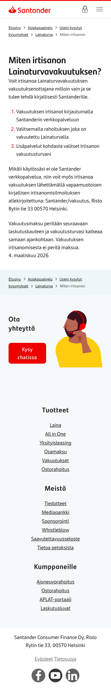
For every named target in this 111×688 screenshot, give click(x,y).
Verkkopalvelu (85, 9)
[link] (13, 9)
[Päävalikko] (99, 9)
